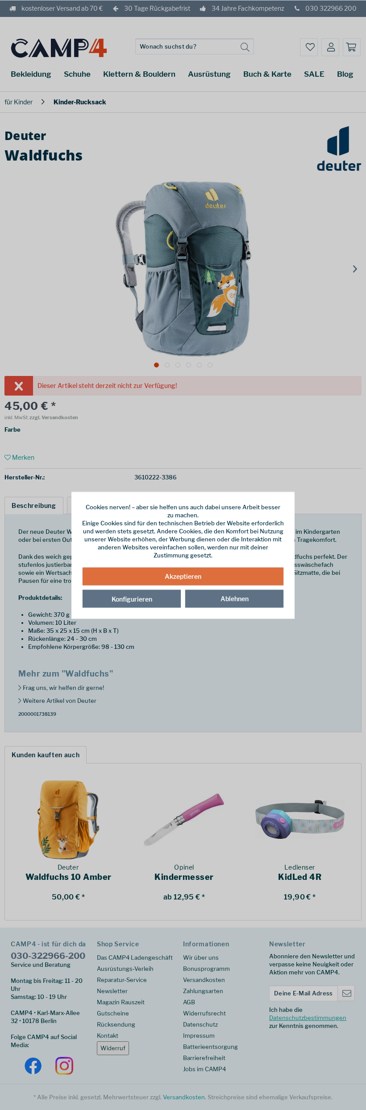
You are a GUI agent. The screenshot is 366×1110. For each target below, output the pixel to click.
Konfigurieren (132, 599)
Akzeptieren (183, 576)
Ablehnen (234, 598)
